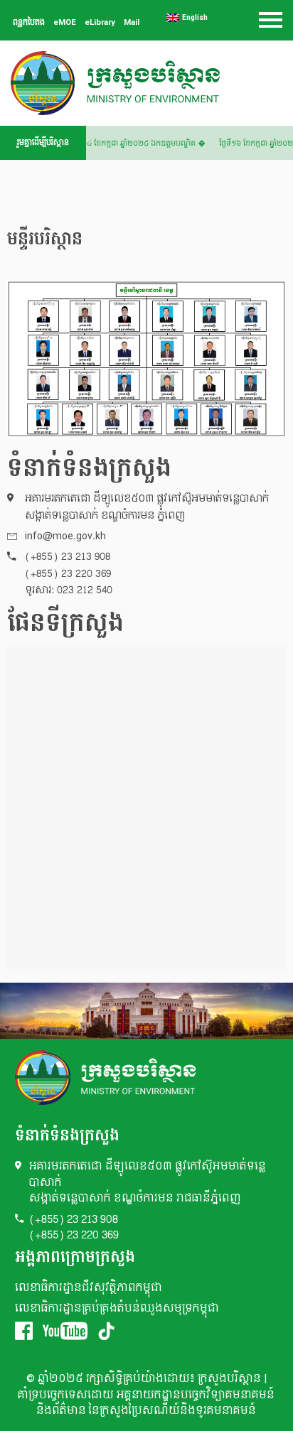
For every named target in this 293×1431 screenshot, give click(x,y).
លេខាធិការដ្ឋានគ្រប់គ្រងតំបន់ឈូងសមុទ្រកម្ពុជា (117, 1308)
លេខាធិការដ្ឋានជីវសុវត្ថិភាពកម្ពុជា (88, 1287)
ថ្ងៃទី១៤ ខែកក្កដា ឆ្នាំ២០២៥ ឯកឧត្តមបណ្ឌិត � (140, 143)
